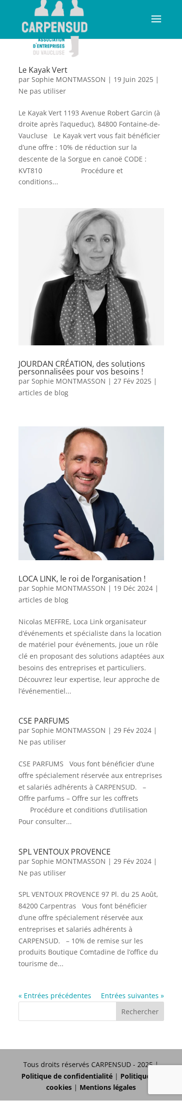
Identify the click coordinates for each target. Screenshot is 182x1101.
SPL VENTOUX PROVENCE (64, 851)
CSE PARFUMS (43, 720)
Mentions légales (108, 1087)
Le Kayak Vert (42, 70)
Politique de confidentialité (67, 1076)
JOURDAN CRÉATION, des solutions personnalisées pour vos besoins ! (81, 367)
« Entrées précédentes (54, 995)
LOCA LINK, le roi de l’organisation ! (82, 578)
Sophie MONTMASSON (69, 79)
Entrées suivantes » (132, 995)
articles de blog (43, 392)
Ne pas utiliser (42, 91)
